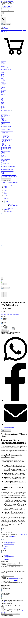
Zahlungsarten (22, 30)
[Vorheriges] (1, 278)
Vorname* (3, 563)
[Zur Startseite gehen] (6, 7)
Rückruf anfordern (5, 585)
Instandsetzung (8, 211)
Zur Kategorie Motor (6, 110)
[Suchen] (2, 13)
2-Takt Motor (10, 204)
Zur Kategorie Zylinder (6, 69)
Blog (5, 548)
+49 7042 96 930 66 (22, 534)
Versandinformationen (9, 544)
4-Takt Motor (10, 208)
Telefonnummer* (5, 566)
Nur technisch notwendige (6, 613)
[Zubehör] (1, 164)
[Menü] (1, 9)
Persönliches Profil (9, 30)
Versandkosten (4, 602)
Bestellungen (4, 31)
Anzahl (2, 329)
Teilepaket (12, 206)
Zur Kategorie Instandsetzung (8, 166)
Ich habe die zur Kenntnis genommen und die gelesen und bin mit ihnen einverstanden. (14, 580)
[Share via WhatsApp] (15, 362)
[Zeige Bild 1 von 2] (1, 279)
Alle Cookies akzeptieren (6, 615)
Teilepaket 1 (5, 318)
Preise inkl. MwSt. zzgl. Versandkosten (10, 314)
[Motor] (1, 124)
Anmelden (3, 27)
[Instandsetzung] (1, 177)
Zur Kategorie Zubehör (6, 126)
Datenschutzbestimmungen (14, 578)
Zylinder (7, 201)
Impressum (6, 555)
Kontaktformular (12, 536)
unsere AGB (6, 559)
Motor (6, 202)
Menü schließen (6, 24)
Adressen (16, 30)
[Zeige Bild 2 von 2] (2, 279)
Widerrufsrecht (7, 557)
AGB (15, 580)
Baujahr (3, 326)
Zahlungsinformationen (9, 542)
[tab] (9, 427)
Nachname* (4, 564)
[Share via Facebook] (15, 400)
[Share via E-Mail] (15, 424)
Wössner (4, 325)
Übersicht (3, 30)
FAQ (5, 545)
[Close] (1, 286)
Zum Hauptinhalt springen (7, 1)
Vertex (4, 323)
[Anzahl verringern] (5, 328)
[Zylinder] (1, 109)
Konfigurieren (16, 613)
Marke (2, 321)
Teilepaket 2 (5, 319)
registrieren (5, 28)
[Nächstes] (2, 278)
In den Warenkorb (5, 330)
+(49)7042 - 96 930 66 (8, 6)
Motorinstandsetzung (14, 205)
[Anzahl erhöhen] (13, 328)
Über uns (6, 546)
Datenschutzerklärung (9, 556)
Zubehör (7, 209)
